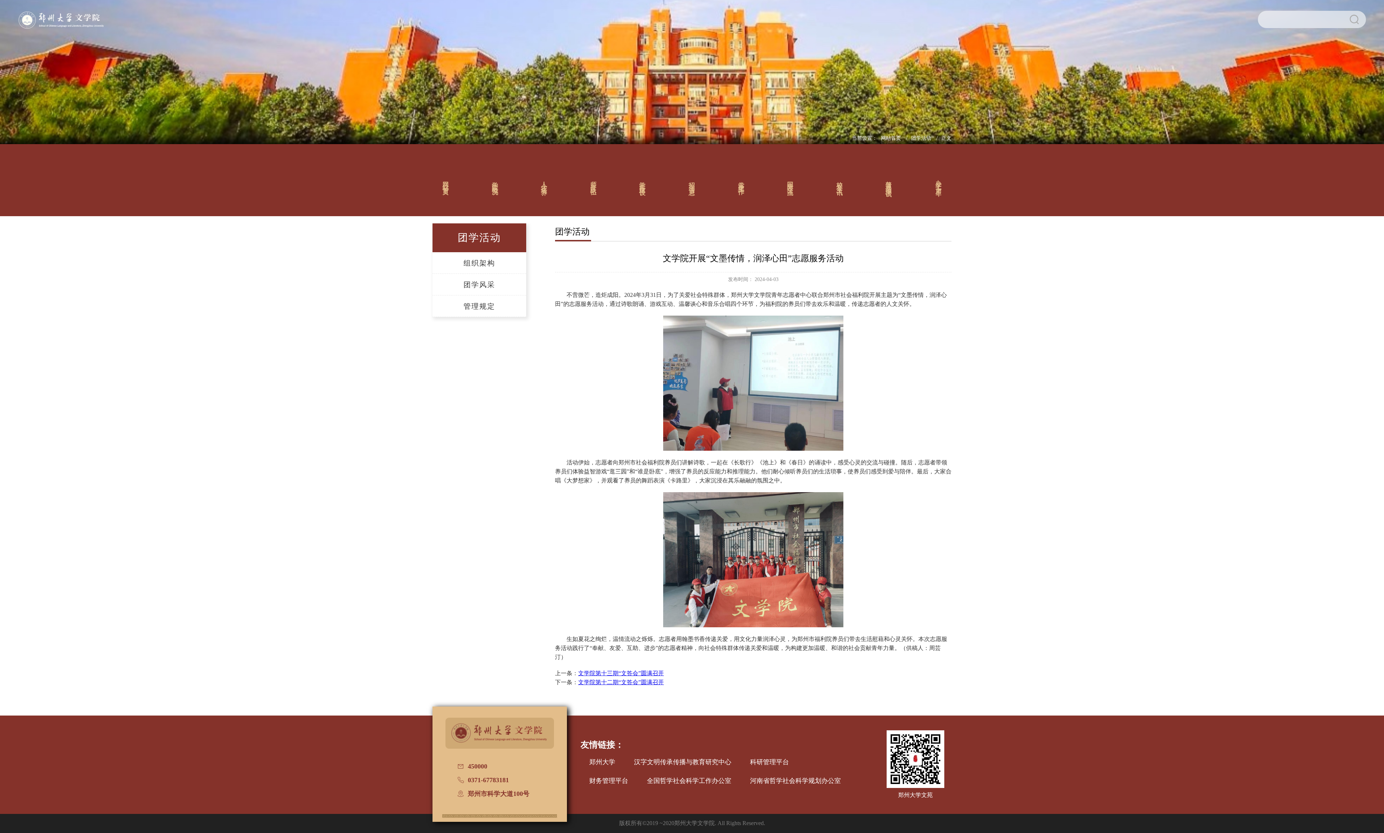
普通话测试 (889, 182)
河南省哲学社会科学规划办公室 (795, 780)
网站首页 (891, 138)
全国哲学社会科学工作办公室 (689, 780)
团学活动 (922, 138)
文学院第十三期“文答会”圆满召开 (621, 673)
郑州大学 (602, 762)
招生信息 (692, 182)
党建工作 (741, 182)
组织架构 (479, 263)
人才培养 (544, 182)
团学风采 (479, 285)
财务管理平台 (608, 780)
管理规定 (479, 306)
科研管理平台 (769, 762)
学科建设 (642, 182)
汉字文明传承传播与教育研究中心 (682, 762)
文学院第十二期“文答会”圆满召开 (621, 682)
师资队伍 (593, 182)
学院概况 (495, 182)
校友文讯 (839, 182)
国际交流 (790, 182)
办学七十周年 (939, 181)
